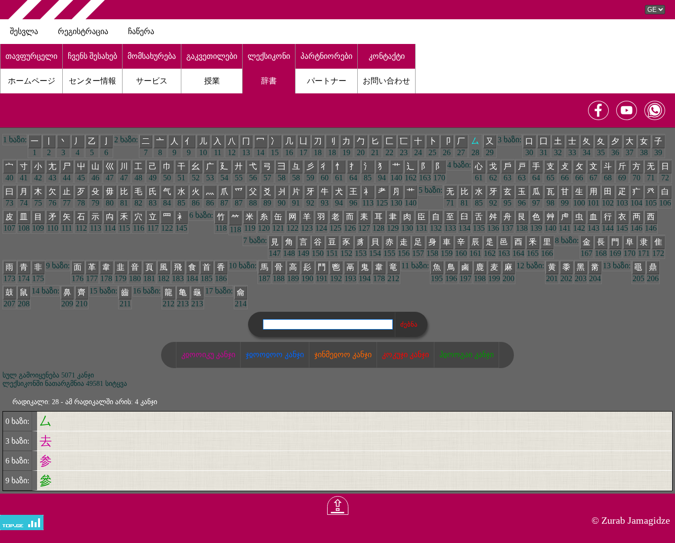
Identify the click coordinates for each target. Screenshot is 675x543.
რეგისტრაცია (83, 31)
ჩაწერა (141, 31)
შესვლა (24, 31)
